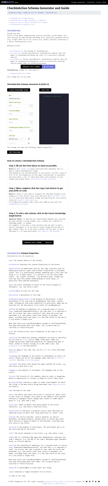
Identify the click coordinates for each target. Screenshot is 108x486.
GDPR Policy (48, 483)
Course (98, 2)
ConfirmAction (16, 59)
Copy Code (45, 90)
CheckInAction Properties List (23, 24)
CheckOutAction (16, 51)
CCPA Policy (60, 483)
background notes (15, 346)
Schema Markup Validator (18, 204)
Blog (104, 2)
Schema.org (25, 169)
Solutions (91, 2)
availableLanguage (32, 360)
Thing (24, 340)
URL (45, 350)
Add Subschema (14, 152)
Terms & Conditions (66, 481)
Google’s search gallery (27, 200)
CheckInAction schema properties (43, 179)
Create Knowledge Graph (18, 90)
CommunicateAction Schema (21, 73)
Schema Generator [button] (78, 2)
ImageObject (13, 352)
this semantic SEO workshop (49, 231)
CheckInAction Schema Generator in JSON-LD (28, 20)
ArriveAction (16, 53)
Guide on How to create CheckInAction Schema (29, 22)
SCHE (9, 2)
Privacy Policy (51, 481)
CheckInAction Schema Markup (22, 18)
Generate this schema (32, 242)
